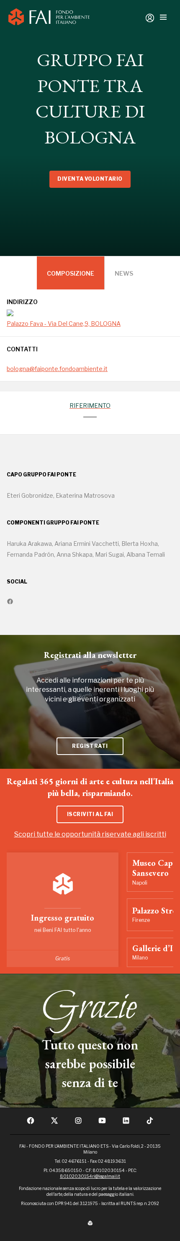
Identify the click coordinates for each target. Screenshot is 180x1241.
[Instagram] (78, 1123)
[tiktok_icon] (150, 1123)
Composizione (70, 273)
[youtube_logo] (102, 1123)
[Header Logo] (49, 18)
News (124, 273)
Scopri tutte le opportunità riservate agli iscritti (90, 834)
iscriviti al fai (90, 814)
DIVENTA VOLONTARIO (90, 179)
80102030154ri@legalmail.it (90, 1176)
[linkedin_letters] (126, 1123)
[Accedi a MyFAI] (150, 18)
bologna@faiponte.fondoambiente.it (57, 368)
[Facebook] (30, 1123)
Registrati (90, 746)
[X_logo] (54, 1123)
